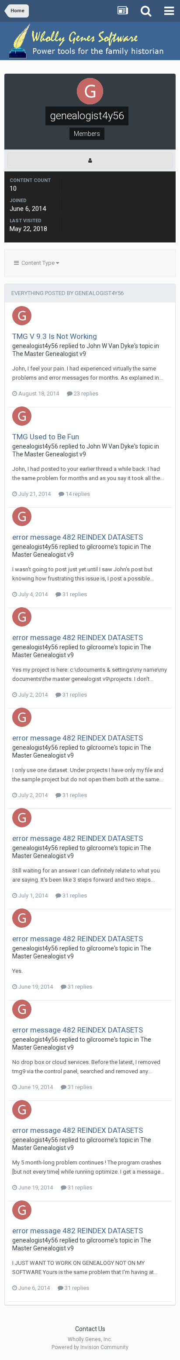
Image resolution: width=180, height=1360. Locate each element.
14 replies (77, 494)
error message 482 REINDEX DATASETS (77, 537)
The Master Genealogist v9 (49, 353)
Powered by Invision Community (90, 1347)
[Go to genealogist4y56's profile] (21, 315)
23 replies (85, 393)
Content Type (37, 263)
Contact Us (90, 1328)
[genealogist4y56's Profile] (90, 160)
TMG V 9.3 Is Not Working (54, 336)
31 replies (74, 594)
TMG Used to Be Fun (45, 436)
